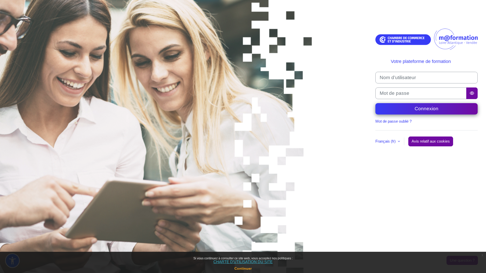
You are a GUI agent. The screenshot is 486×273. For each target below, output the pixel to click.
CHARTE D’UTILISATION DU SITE (243, 262)
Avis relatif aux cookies (431, 141)
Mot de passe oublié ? (393, 121)
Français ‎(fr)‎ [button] (386, 141)
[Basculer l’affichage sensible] (472, 93)
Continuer (243, 268)
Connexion (426, 108)
